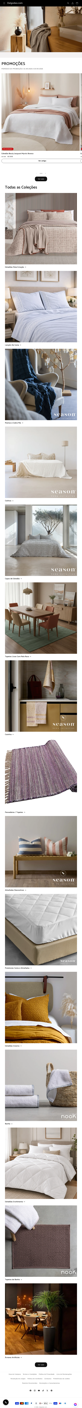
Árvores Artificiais (12, 1357)
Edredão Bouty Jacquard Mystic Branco (18, 154)
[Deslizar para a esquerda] (36, 173)
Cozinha (8, 734)
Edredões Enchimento (14, 1202)
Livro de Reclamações (64, 1374)
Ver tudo (41, 179)
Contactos (47, 1378)
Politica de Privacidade (46, 1374)
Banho (7, 1124)
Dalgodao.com (43, 1407)
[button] (4, 3)
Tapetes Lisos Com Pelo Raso (17, 656)
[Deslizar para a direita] (45, 173)
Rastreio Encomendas (29, 1383)
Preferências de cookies (61, 1378)
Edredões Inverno (12, 1046)
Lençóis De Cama (12, 345)
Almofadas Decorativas (14, 890)
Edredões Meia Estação (14, 267)
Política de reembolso (35, 1378)
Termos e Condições (30, 1374)
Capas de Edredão (12, 579)
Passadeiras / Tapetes (14, 812)
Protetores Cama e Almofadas (17, 968)
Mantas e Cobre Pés (13, 423)
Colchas (8, 501)
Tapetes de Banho (12, 1279)
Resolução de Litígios (18, 1378)
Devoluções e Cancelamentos (49, 1383)
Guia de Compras (15, 1374)
